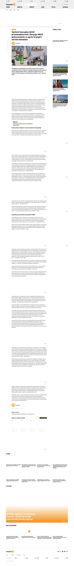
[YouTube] (65, 551)
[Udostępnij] (7, 50)
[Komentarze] (7, 42)
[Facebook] (58, 551)
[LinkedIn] (63, 551)
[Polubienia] (7, 40)
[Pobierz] (7, 47)
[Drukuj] (7, 45)
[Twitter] (60, 551)
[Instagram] (67, 551)
